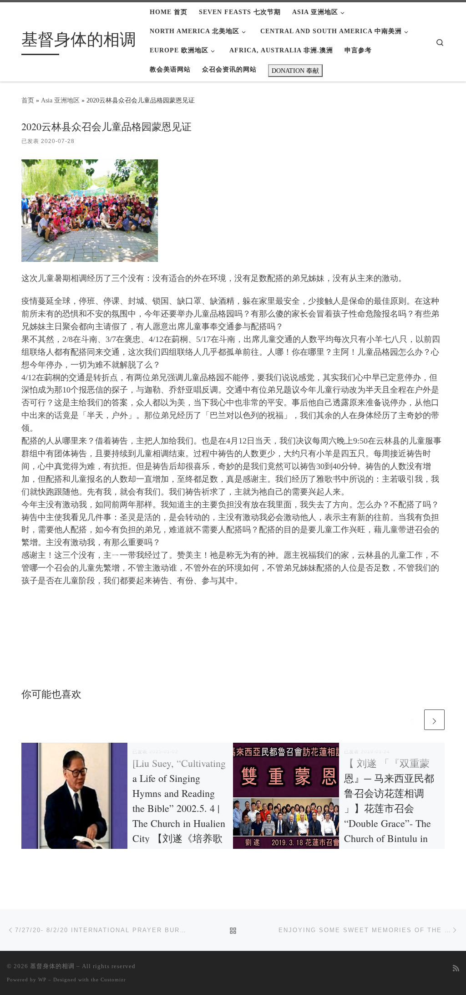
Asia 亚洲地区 (60, 100)
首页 (27, 100)
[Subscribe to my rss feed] (456, 969)
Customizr (113, 979)
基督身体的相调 (52, 966)
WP (42, 979)
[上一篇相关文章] (412, 719)
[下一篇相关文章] (434, 719)
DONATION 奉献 (295, 70)
